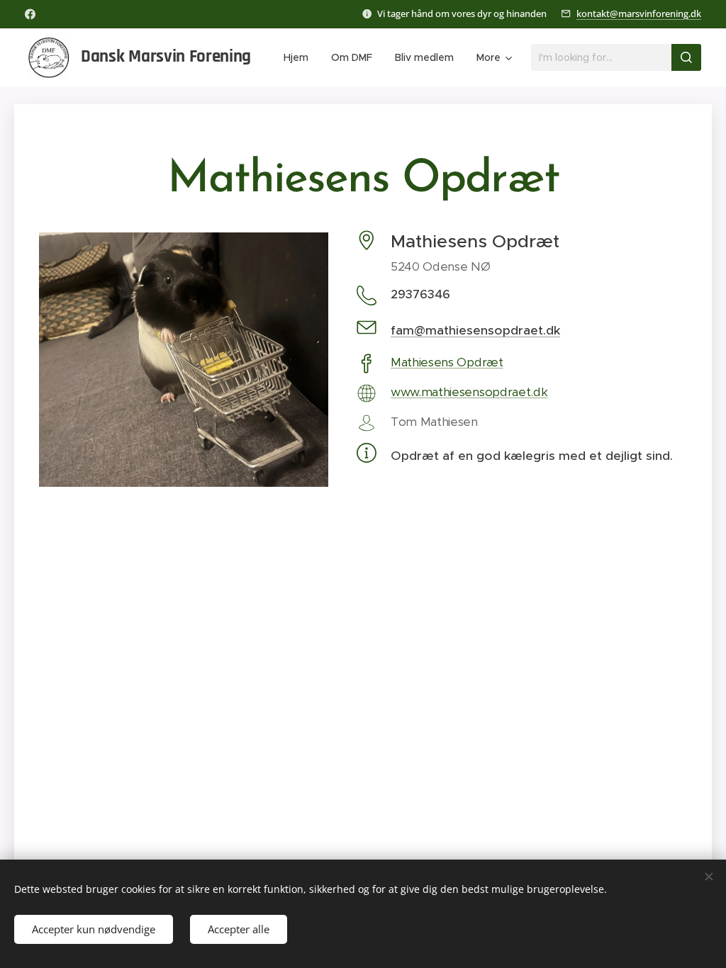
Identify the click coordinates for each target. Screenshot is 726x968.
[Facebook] (30, 14)
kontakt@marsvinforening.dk (638, 13)
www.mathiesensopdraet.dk (469, 392)
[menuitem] (300, 57)
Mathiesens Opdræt (447, 362)
